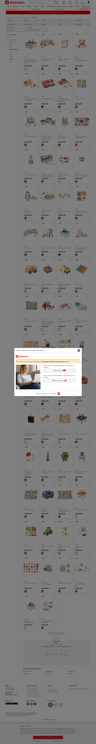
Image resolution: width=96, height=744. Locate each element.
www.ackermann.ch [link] (47, 393)
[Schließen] (79, 350)
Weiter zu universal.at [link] (57, 380)
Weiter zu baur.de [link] (57, 370)
